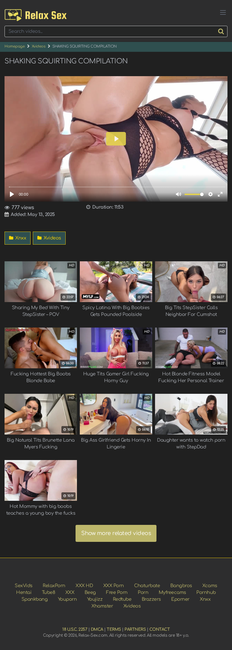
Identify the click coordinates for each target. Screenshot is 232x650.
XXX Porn (113, 585)
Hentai (23, 592)
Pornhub (206, 592)
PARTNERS (135, 629)
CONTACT (159, 629)
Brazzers (151, 599)
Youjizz (95, 599)
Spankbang (35, 599)
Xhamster (102, 606)
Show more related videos (116, 533)
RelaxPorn (54, 585)
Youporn (67, 599)
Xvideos (39, 46)
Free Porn (117, 592)
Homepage (15, 46)
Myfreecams (172, 592)
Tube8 (48, 592)
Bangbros (181, 585)
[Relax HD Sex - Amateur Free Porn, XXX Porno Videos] (36, 15)
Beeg (90, 592)
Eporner (180, 599)
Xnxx (20, 238)
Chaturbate (147, 585)
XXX (69, 592)
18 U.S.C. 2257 (74, 629)
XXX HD (84, 585)
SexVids (24, 585)
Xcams (209, 585)
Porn (143, 592)
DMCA (97, 629)
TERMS (114, 629)
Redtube (122, 599)
